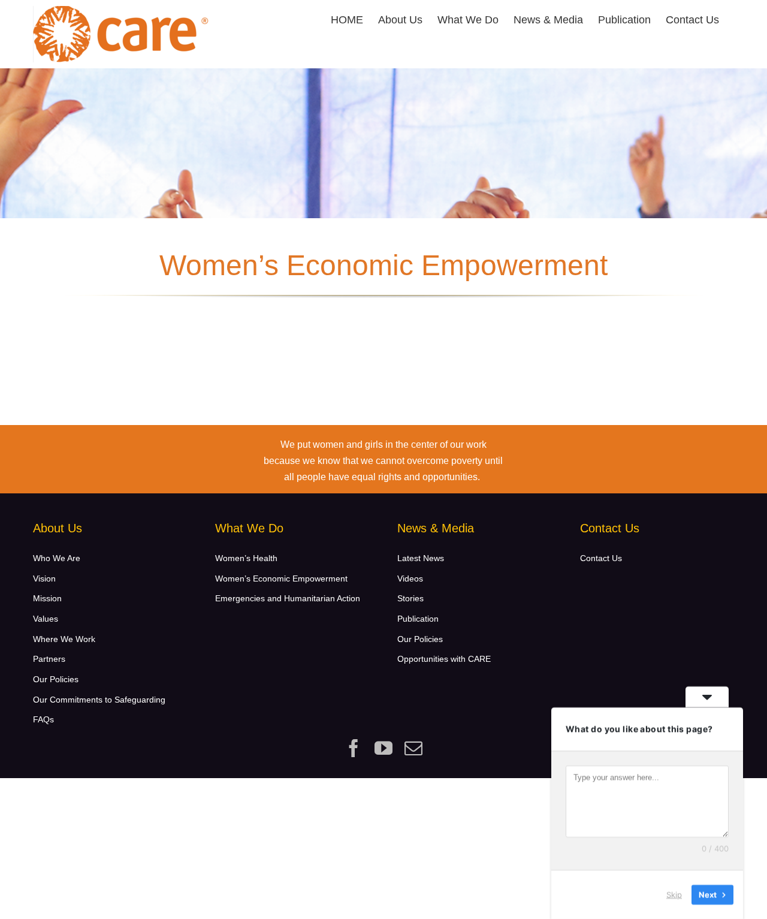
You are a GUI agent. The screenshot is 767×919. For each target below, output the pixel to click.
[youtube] (383, 748)
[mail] (413, 748)
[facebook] (354, 748)
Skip (674, 894)
